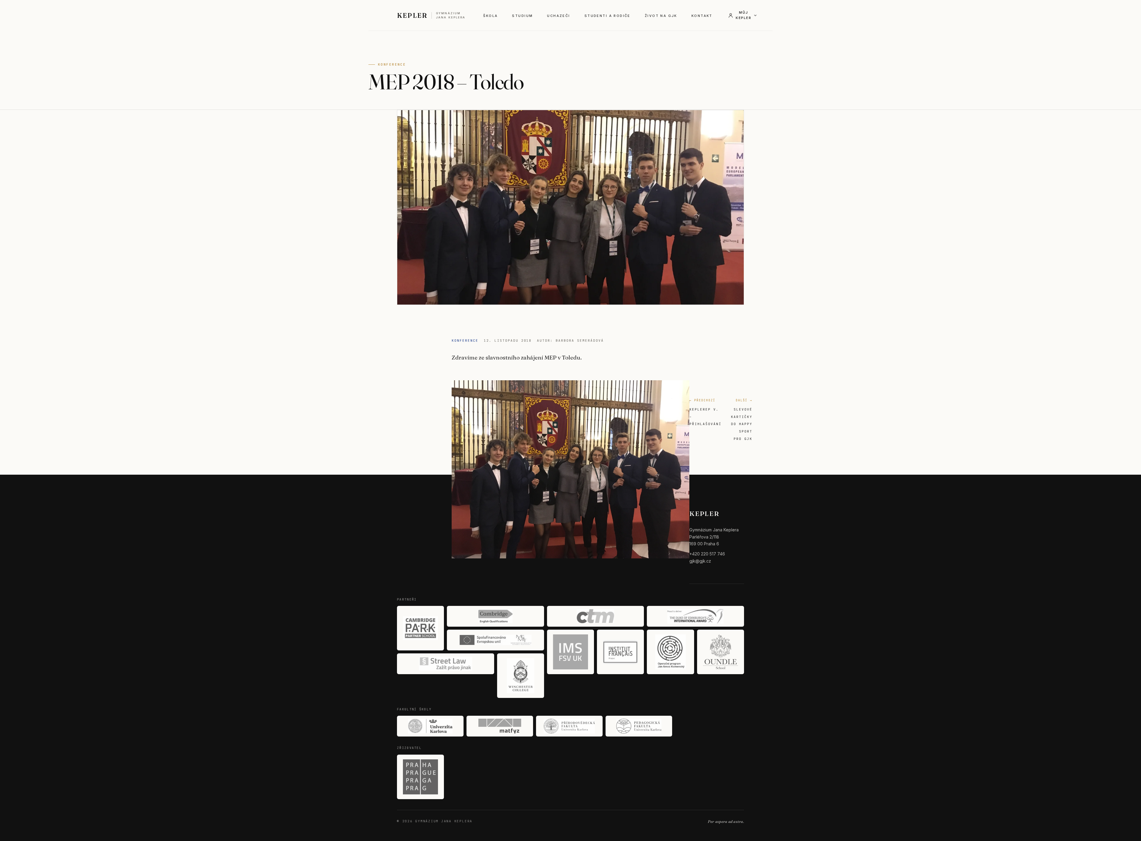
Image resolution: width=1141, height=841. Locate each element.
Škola (490, 16)
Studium (522, 16)
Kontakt (702, 16)
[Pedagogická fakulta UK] (639, 726)
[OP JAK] (670, 652)
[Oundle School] (720, 652)
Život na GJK (661, 16)
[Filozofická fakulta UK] (430, 726)
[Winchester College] (520, 675)
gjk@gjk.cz (700, 560)
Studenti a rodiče (607, 16)
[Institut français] (620, 652)
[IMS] (570, 652)
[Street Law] (445, 663)
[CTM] (595, 616)
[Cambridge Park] (420, 628)
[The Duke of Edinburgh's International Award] (695, 616)
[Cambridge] (495, 616)
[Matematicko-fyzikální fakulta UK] (500, 726)
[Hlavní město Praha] (420, 777)
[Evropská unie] (495, 640)
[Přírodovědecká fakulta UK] (569, 726)
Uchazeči (558, 16)
